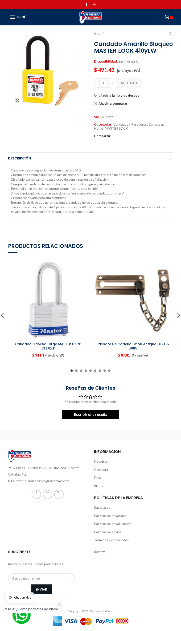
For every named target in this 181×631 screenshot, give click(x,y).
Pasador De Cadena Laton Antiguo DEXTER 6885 (133, 346)
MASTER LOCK (116, 128)
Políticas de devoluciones (112, 524)
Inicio (97, 34)
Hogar (98, 128)
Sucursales (102, 507)
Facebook (86, 4)
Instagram (94, 4)
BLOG (98, 486)
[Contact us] (21, 615)
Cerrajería (155, 124)
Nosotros (101, 461)
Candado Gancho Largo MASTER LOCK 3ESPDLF (48, 346)
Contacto (101, 470)
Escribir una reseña (90, 414)
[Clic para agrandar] (17, 101)
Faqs (97, 478)
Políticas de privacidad (110, 516)
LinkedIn (59, 494)
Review (99, 552)
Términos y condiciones (111, 540)
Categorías (103, 124)
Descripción (19, 158)
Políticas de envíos (107, 532)
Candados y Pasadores (130, 124)
